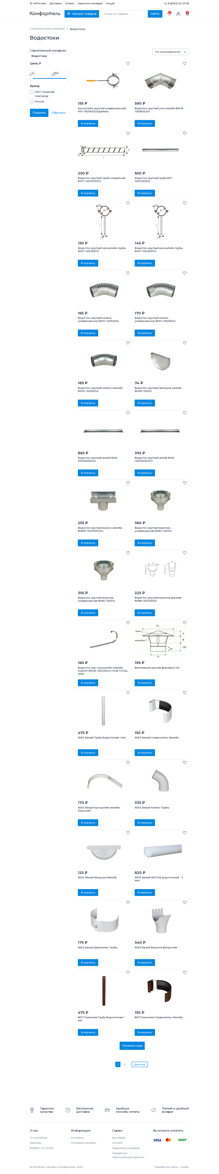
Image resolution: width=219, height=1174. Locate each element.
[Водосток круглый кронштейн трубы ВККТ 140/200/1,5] (160, 221)
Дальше (139, 1064)
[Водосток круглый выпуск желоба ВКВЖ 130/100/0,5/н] (104, 501)
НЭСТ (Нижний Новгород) (44, 94)
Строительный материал (48, 50)
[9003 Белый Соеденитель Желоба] (160, 711)
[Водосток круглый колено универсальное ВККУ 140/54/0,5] (104, 291)
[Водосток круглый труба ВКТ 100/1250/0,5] (160, 151)
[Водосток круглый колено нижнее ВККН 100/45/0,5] (104, 361)
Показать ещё (132, 1045)
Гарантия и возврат (90, 3)
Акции (110, 3)
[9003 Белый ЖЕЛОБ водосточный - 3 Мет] (160, 851)
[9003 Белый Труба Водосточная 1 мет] (104, 711)
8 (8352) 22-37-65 (178, 3)
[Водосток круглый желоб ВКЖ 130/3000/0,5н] (104, 431)
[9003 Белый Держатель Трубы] (104, 921)
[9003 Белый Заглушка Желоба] (104, 851)
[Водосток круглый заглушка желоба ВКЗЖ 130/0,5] (160, 361)
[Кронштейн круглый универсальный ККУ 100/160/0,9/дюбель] (104, 82)
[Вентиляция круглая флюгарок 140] (160, 641)
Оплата (69, 3)
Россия (39, 101)
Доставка (56, 3)
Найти (155, 13)
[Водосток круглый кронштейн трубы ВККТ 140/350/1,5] (104, 221)
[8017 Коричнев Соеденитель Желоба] (160, 991)
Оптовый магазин (83, 1142)
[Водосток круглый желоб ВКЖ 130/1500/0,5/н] (160, 431)
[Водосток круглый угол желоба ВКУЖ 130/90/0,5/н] (160, 82)
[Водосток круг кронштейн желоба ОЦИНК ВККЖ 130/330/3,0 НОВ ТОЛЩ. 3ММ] (104, 641)
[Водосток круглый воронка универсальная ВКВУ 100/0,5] (104, 571)
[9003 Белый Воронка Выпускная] (160, 921)
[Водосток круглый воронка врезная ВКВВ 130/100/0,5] (160, 571)
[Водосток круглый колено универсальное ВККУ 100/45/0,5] (160, 291)
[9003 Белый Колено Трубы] (160, 781)
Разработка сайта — (172, 1167)
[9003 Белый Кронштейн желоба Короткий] (104, 781)
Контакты (77, 1137)
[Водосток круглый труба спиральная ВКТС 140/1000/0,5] (104, 151)
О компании (38, 1137)
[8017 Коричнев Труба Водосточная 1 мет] (104, 991)
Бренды (35, 1142)
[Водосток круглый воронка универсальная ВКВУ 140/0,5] (160, 501)
